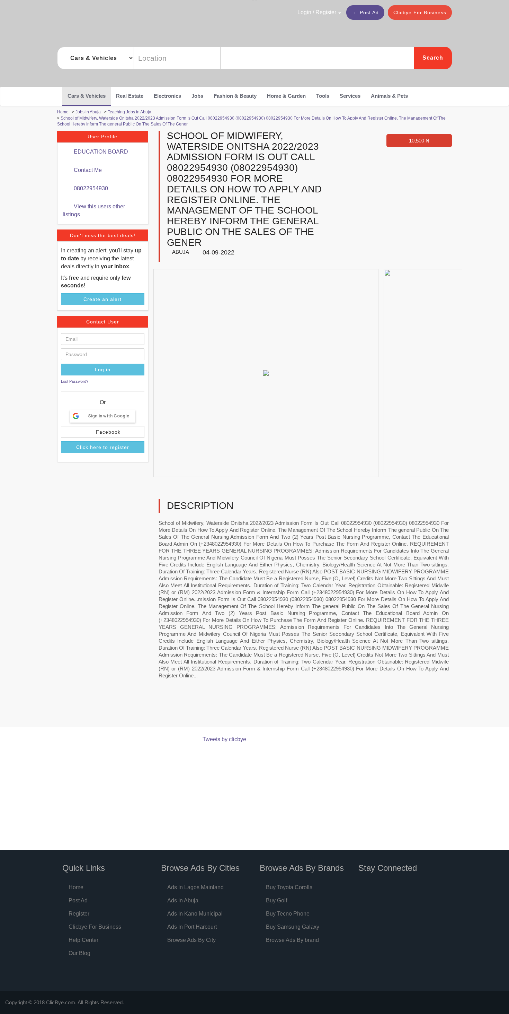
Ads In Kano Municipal (195, 914)
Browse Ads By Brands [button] (302, 868)
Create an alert (102, 299)
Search (432, 58)
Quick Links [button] (83, 868)
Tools (322, 96)
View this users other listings (94, 210)
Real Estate (129, 96)
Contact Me (87, 170)
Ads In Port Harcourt (192, 927)
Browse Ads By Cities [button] (200, 868)
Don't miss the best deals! (102, 235)
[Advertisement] (183, 709)
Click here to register (102, 447)
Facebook (107, 432)
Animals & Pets (389, 96)
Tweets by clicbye (224, 739)
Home (76, 887)
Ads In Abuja (182, 900)
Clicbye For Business (419, 12)
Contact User (102, 321)
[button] (304, 12)
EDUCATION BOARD (100, 152)
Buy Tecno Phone (288, 914)
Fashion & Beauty (235, 96)
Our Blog (79, 953)
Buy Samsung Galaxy (292, 927)
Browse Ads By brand (292, 940)
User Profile (102, 136)
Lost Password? (74, 381)
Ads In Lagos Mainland (195, 887)
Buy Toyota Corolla (289, 887)
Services (350, 96)
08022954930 (90, 188)
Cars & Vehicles (87, 96)
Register (79, 914)
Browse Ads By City (191, 940)
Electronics (167, 96)
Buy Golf (276, 900)
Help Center (83, 940)
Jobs (197, 96)
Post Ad (369, 12)
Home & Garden (286, 96)
